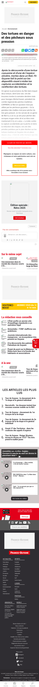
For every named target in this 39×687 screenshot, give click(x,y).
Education (5, 580)
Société (5, 575)
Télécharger (24, 517)
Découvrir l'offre (19, 165)
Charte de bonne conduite (19, 641)
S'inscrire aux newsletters (19, 527)
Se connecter (25, 2)
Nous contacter (19, 626)
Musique (17, 586)
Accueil (4, 29)
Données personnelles (19, 639)
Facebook (21, 658)
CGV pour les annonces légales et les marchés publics (9, 615)
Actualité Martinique (17, 673)
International (6, 593)
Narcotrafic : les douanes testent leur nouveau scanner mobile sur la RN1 (20, 406)
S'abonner (33, 2)
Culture (5, 584)
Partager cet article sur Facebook (26, 50)
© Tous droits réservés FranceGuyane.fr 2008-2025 (15, 680)
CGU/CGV (19, 632)
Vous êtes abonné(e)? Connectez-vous (19, 148)
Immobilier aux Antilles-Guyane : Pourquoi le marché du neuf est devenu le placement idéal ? (19, 453)
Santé (4, 582)
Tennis (16, 575)
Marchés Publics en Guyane (9, 606)
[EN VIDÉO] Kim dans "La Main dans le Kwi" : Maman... (24, 475)
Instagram (21, 654)
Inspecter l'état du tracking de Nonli (19, 647)
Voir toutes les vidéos (19, 498)
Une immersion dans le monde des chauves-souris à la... (12, 264)
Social (4, 578)
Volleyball (17, 573)
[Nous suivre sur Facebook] (9, 522)
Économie (5, 573)
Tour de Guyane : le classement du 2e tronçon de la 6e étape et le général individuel (20, 421)
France (5, 591)
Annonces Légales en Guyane (9, 610)
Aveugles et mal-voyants (29, 678)
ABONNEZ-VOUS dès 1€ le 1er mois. (19, 306)
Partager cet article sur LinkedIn (32, 50)
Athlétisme (17, 566)
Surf (16, 578)
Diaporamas (6, 569)
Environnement (12, 29)
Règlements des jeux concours (19, 643)
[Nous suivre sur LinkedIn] (20, 522)
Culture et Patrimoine (17, 592)
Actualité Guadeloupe (6, 673)
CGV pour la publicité (22, 628)
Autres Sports (18, 580)
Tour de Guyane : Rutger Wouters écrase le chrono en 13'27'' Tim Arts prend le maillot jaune (20, 438)
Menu (2, 2)
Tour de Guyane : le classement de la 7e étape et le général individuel (20, 399)
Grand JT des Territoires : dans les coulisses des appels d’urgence (19, 429)
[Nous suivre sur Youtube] (25, 522)
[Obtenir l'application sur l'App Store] (6, 510)
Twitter (21, 661)
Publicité (13, 628)
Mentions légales (32, 680)
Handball (17, 569)
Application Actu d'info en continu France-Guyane (21, 611)
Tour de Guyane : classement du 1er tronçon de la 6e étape (20, 413)
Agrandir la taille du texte (6, 50)
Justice (5, 571)
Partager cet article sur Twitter (29, 50)
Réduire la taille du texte (2, 50)
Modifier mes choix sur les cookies (19, 637)
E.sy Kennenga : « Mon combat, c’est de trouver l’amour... (23, 463)
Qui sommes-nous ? (19, 645)
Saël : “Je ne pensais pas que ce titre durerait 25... (23, 487)
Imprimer (9, 50)
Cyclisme (17, 564)
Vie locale (5, 564)
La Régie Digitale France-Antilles (26, 675)
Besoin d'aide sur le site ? (19, 623)
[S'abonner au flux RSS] (29, 522)
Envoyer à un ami (12, 50)
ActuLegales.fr (19, 678)
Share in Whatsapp (22, 50)
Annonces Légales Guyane (29, 673)
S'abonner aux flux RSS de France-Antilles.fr (36, 50)
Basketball (17, 571)
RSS (21, 664)
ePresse (13, 678)
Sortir (4, 589)
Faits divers (6, 562)
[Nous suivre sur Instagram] (12, 522)
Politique (5, 566)
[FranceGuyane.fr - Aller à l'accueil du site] (9, 2)
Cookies (19, 634)
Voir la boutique (19, 218)
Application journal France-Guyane (21, 606)
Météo (16, 599)
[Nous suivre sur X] (16, 522)
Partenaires (20, 630)
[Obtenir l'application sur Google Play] (6, 512)
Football (17, 562)
